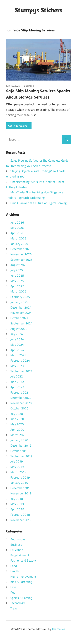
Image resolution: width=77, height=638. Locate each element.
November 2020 (21, 403)
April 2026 (17, 233)
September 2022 (21, 371)
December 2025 (21, 249)
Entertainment (19, 555)
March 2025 (18, 291)
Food (13, 566)
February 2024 (20, 360)
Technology (17, 603)
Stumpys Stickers (38, 10)
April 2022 (17, 387)
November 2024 (21, 312)
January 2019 (19, 482)
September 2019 (21, 456)
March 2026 (18, 238)
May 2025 (17, 281)
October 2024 (19, 318)
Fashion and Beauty (23, 560)
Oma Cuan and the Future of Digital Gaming (38, 203)
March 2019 (18, 472)
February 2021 (20, 392)
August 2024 (18, 328)
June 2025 (17, 275)
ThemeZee (59, 629)
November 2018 (21, 493)
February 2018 (20, 514)
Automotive (17, 539)
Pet (12, 592)
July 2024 (16, 334)
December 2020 (21, 397)
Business (29, 85)
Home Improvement (23, 576)
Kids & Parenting (21, 581)
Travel (14, 608)
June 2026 (17, 222)
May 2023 (17, 366)
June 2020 (17, 419)
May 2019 (17, 466)
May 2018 (17, 504)
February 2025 (20, 296)
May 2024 (17, 344)
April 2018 (17, 509)
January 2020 (19, 440)
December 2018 (21, 488)
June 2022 (17, 381)
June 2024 (17, 339)
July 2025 (16, 270)
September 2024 (21, 323)
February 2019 (20, 477)
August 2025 (18, 265)
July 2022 (16, 376)
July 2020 (16, 413)
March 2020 (18, 435)
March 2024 (18, 355)
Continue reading (17, 126)
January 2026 (19, 243)
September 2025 (21, 259)
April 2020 (17, 429)
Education (16, 550)
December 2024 (21, 307)
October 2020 (19, 408)
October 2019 (19, 451)
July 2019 (16, 461)
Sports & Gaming (21, 598)
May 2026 (17, 227)
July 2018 (16, 498)
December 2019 (21, 445)
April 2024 (17, 350)
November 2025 (21, 254)
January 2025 (19, 302)
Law (13, 587)
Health (14, 571)
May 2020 (17, 424)
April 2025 (17, 286)
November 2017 (21, 520)
